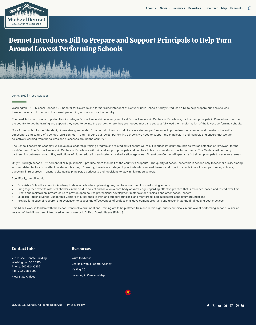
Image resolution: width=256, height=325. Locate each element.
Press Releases (39, 95)
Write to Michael (82, 258)
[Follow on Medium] (226, 306)
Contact (212, 8)
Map (224, 8)
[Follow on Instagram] (232, 306)
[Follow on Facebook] (208, 306)
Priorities (194, 8)
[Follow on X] (214, 306)
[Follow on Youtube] (220, 306)
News (163, 8)
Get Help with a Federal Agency (92, 263)
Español (235, 8)
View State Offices (23, 276)
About (149, 8)
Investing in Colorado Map (88, 275)
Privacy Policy (76, 304)
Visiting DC (78, 269)
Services (179, 8)
